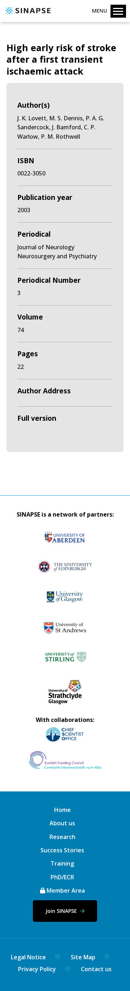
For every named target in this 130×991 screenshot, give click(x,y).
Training (62, 863)
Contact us (96, 969)
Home (62, 810)
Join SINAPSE (62, 910)
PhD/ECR (62, 877)
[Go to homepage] (27, 14)
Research (62, 837)
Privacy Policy (37, 969)
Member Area (65, 890)
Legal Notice (28, 957)
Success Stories (62, 850)
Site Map (83, 957)
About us (62, 823)
